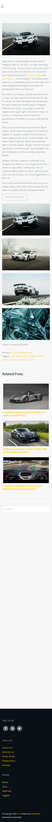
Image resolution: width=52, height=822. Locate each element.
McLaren (30, 75)
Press (4, 786)
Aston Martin (8, 78)
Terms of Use (8, 756)
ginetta (33, 356)
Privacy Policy (8, 760)
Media (5, 782)
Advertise (6, 791)
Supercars (13, 359)
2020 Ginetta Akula (19, 356)
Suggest (6, 795)
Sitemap (6, 765)
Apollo (38, 75)
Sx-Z (18, 814)
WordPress (35, 814)
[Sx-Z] (2, 6)
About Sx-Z (7, 747)
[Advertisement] (13, 561)
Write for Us (8, 752)
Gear (14, 352)
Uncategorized (25, 352)
